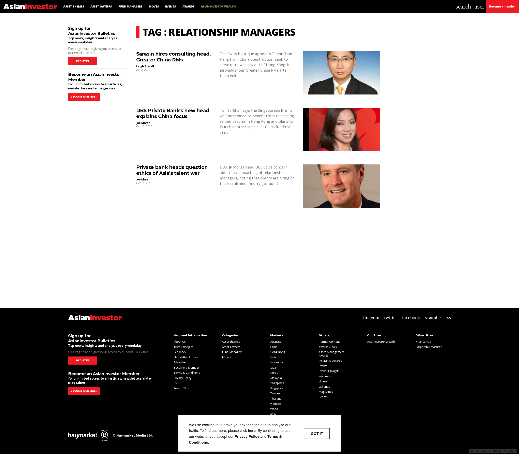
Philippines (277, 383)
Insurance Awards (330, 361)
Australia (276, 341)
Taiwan (275, 393)
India (273, 357)
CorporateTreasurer (428, 347)
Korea (274, 373)
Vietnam (275, 404)
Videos (323, 381)
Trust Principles (184, 347)
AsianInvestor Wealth (381, 341)
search (463, 6)
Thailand (275, 398)
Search (323, 397)
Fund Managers (232, 352)
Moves (226, 357)
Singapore (276, 388)
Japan (274, 367)
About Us (180, 341)
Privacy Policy (182, 378)
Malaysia (276, 378)
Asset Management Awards (331, 353)
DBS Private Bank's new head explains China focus (172, 113)
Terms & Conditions (187, 373)
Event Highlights (329, 371)
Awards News (328, 347)
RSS (176, 383)
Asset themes (231, 341)
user (479, 6)
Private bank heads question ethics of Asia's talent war (172, 170)
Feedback (180, 352)
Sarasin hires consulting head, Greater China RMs (173, 57)
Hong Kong (277, 352)
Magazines (326, 392)
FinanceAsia (423, 341)
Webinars (325, 376)
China (274, 347)
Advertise (180, 362)
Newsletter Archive (186, 357)
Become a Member (186, 367)
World (274, 409)
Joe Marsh (143, 123)
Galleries (324, 387)
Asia (273, 414)
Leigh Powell (145, 66)
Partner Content (329, 341)
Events (323, 366)
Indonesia (276, 362)
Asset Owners (231, 347)
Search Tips (181, 388)
